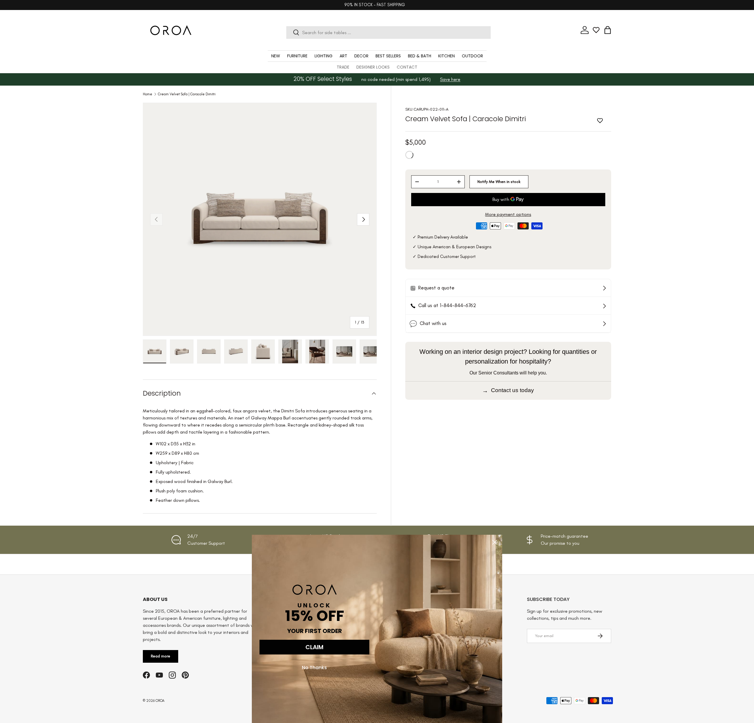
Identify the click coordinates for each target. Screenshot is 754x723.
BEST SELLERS (388, 56)
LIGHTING (324, 56)
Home (147, 94)
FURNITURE (297, 56)
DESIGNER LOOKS (373, 67)
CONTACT (407, 67)
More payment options (508, 214)
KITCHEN (446, 56)
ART (343, 56)
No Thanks (314, 667)
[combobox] (388, 32)
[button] (607, 30)
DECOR (361, 56)
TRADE (343, 67)
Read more (160, 656)
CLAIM (314, 647)
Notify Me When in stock (498, 181)
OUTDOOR (472, 56)
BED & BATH (419, 56)
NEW (275, 56)
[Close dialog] (495, 542)
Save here (450, 79)
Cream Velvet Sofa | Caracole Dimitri (187, 94)
